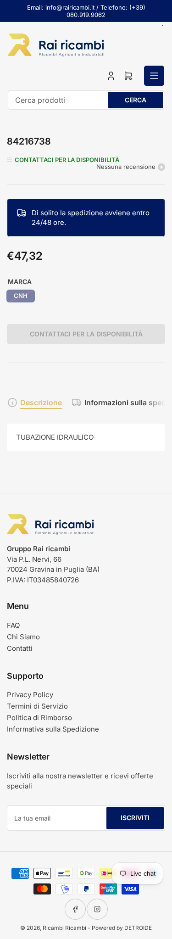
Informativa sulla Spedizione (53, 729)
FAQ (13, 625)
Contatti (20, 648)
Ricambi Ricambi (64, 927)
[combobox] (86, 100)
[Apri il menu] (154, 76)
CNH (21, 295)
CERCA (135, 100)
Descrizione (41, 402)
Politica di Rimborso (39, 717)
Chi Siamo (23, 636)
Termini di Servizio (37, 706)
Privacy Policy (30, 694)
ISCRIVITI (135, 818)
